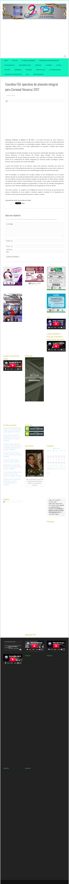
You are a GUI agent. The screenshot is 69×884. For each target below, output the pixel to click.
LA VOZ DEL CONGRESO (28, 60)
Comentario (9, 224)
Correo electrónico (9, 247)
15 (64, 459)
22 (64, 462)
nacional (29, 70)
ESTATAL (14, 60)
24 (50, 465)
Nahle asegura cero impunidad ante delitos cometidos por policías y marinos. (12, 467)
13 (58, 459)
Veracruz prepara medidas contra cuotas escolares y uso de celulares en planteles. (12, 474)
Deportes (38, 65)
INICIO (13, 95)
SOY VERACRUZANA (55, 70)
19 (56, 462)
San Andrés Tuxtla (25, 65)
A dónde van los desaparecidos (49, 60)
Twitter (57, 56)
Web (7, 251)
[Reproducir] (49, 327)
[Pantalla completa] (64, 327)
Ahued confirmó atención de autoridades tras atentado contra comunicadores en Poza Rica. (12, 437)
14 (61, 459)
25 (53, 465)
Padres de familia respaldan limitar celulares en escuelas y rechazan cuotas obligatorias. (12, 430)
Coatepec (7, 70)
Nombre (9, 241)
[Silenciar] (61, 327)
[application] (56, 324)
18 (53, 462)
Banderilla (18, 70)
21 (61, 462)
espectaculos (40, 70)
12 (56, 459)
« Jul (48, 473)
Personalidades (38, 74)
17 (50, 462)
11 (53, 459)
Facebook (53, 56)
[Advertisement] (34, 36)
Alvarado (49, 65)
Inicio (6, 60)
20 (58, 462)
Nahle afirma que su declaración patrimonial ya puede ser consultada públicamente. (12, 481)
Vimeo (61, 56)
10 (50, 459)
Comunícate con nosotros (13, 74)
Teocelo (58, 65)
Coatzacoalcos (9, 65)
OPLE (27, 74)
